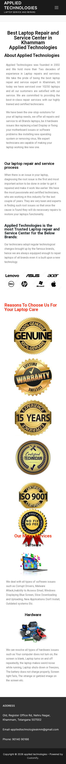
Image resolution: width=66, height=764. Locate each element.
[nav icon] (56, 7)
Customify (32, 757)
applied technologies (20, 5)
